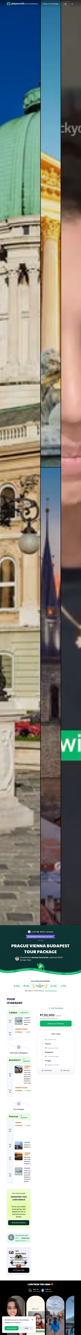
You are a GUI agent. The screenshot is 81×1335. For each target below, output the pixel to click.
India (26, 1328)
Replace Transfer (56, 1048)
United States (12, 1328)
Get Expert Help (18, 1270)
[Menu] (72, 4)
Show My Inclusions (19, 1223)
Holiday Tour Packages (51, 4)
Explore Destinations (30, 4)
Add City (46, 1039)
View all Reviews (51, 991)
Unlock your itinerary (56, 1023)
